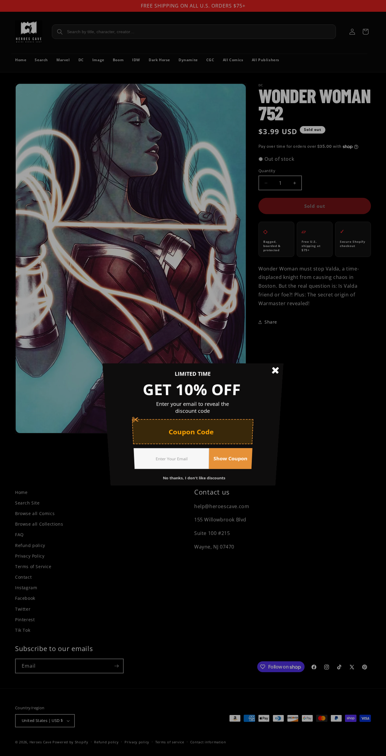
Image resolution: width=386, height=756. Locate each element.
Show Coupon (233, 466)
